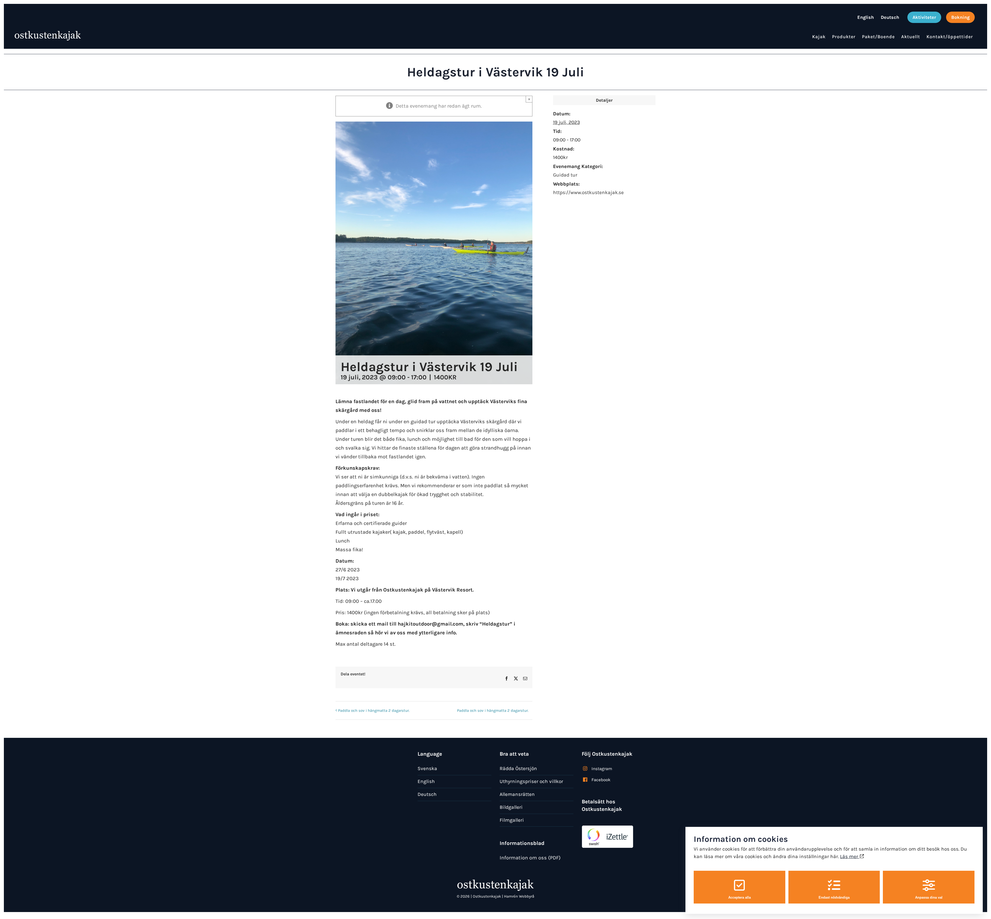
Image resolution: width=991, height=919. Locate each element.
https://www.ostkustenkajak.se (588, 192)
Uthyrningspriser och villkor (531, 781)
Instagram (602, 768)
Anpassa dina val (928, 897)
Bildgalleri (511, 807)
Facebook (601, 779)
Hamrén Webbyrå (519, 896)
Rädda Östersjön (518, 768)
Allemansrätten (517, 794)
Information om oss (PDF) (530, 858)
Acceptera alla (739, 897)
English (426, 781)
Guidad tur (565, 175)
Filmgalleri (512, 820)
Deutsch (427, 794)
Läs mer (849, 856)
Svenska (427, 768)
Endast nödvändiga (834, 897)
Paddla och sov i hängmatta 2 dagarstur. (374, 710)
